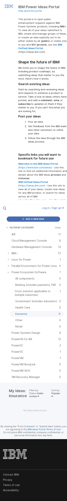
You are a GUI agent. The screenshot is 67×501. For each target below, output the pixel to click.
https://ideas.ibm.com (31, 185)
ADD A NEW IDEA (34, 219)
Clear (58, 227)
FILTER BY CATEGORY (22, 227)
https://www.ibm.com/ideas (35, 167)
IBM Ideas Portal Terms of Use (44, 429)
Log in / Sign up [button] (52, 207)
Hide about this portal (30, 10)
